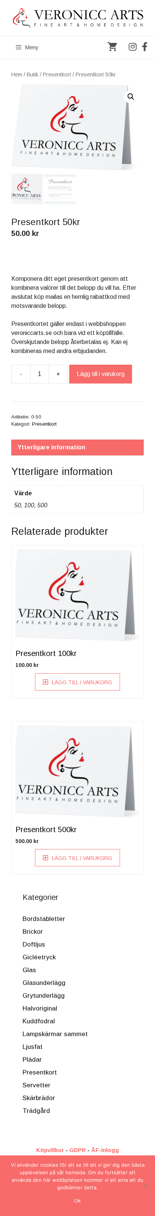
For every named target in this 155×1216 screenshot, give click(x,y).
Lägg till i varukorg (101, 374)
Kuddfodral (39, 1021)
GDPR (77, 1150)
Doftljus (34, 944)
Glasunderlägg (44, 982)
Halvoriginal (40, 1008)
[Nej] (145, 1186)
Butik (32, 75)
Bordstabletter (44, 918)
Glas (29, 970)
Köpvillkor (50, 1150)
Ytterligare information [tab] (51, 447)
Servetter (36, 1085)
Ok (77, 1201)
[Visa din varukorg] (112, 47)
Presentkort (57, 75)
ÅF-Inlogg (105, 1150)
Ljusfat (33, 1046)
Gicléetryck (39, 957)
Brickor (33, 931)
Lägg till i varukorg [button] (82, 682)
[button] (131, 96)
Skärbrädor (39, 1098)
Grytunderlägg (44, 995)
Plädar (32, 1059)
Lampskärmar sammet (55, 1034)
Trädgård (36, 1110)
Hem (16, 75)
